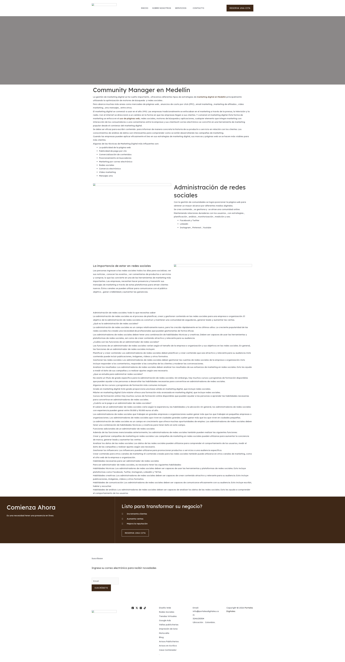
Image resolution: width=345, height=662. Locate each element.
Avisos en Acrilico (168, 645)
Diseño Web (165, 607)
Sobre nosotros (161, 8)
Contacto (198, 8)
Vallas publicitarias (168, 624)
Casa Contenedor (168, 650)
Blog (161, 637)
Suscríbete (101, 588)
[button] (240, 8)
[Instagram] (141, 608)
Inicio (144, 8)
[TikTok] (145, 608)
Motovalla (164, 633)
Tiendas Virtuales (168, 616)
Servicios (180, 8)
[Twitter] (137, 608)
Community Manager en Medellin (141, 90)
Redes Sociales (166, 612)
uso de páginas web (130, 118)
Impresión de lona (168, 628)
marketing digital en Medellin (211, 97)
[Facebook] (133, 608)
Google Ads (165, 620)
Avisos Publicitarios (169, 641)
